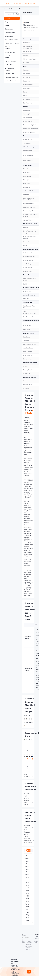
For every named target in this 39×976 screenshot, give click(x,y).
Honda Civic (28, 882)
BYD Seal (28, 896)
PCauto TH (23, 938)
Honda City (28, 888)
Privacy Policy (23, 942)
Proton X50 (28, 877)
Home (5, 9)
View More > (29, 716)
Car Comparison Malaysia (16, 9)
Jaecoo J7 (28, 880)
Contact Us (36, 942)
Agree (29, 971)
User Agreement (29, 942)
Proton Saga (29, 893)
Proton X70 (28, 901)
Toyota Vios (28, 907)
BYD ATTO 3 (29, 912)
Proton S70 (28, 885)
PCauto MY (26, 938)
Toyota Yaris (29, 890)
